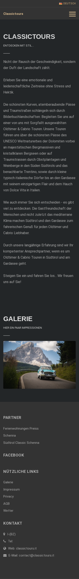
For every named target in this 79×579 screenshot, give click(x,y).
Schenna (9, 435)
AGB (6, 504)
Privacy (8, 496)
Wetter (8, 511)
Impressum (11, 489)
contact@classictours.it (36, 555)
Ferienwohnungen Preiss (21, 428)
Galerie (8, 482)
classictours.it (26, 548)
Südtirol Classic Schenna (21, 443)
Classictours (13, 14)
